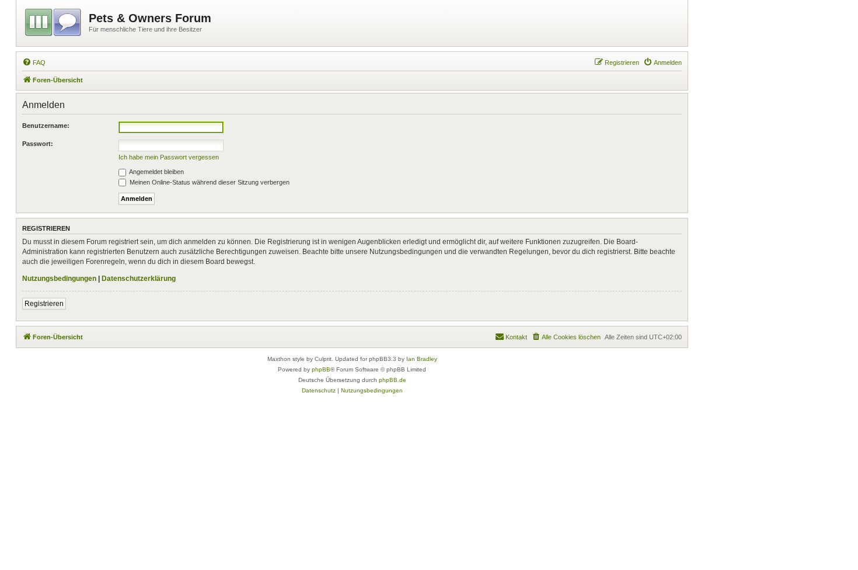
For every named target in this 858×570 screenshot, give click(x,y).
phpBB (321, 369)
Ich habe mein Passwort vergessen (168, 157)
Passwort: (37, 143)
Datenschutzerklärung (139, 278)
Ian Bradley (421, 359)
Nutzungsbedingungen (59, 278)
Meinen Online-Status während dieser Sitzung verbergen (209, 182)
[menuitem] (34, 62)
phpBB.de (392, 380)
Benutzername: (45, 125)
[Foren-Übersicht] (54, 20)
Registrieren (44, 304)
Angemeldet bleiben (156, 171)
